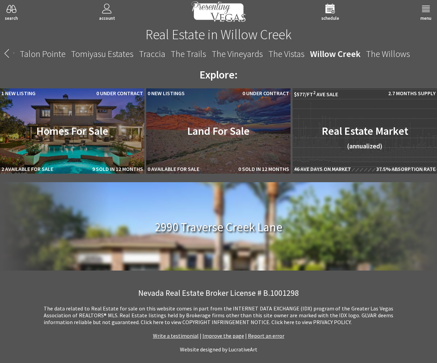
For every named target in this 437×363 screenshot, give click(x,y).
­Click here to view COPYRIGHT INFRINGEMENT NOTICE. (205, 322)
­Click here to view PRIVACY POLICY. (311, 322)
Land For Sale (218, 131)
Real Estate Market (365, 137)
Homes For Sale (72, 131)
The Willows (388, 53)
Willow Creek (335, 53)
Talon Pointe (43, 53)
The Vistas (286, 53)
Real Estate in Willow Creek (218, 34)
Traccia (152, 53)
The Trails (188, 53)
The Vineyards (237, 53)
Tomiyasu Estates (102, 53)
